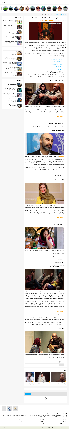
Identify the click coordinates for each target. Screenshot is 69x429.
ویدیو (35, 2)
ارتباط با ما (20, 419)
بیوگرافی (39, 2)
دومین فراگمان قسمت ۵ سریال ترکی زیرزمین (60, 11)
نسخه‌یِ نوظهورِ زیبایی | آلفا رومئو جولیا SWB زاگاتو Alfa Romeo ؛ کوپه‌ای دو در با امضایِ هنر (11, 11)
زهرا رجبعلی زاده (64, 20)
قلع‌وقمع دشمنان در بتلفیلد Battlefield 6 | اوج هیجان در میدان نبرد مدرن (27, 11)
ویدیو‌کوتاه (31, 2)
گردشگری (64, 425)
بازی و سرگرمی (44, 2)
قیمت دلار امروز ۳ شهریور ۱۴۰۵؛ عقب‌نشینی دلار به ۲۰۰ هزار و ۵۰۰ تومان (10, 68)
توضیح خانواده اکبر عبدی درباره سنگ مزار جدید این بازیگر (10, 73)
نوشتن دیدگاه (28, 393)
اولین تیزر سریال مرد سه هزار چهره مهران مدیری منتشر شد (59, 384)
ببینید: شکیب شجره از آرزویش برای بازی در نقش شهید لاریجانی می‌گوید (27, 384)
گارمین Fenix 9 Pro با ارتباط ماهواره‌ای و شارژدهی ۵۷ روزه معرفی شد (10, 84)
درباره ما (21, 421)
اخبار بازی (64, 421)
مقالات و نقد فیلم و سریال (57, 14)
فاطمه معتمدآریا (61, 205)
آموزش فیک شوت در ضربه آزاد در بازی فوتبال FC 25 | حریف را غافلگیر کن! (5, 11)
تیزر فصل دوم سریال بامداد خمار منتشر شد (44, 383)
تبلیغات (27, 2)
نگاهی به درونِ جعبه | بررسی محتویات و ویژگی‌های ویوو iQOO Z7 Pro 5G (43, 11)
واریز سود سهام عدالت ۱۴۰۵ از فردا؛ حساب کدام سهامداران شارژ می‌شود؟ (10, 63)
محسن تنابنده (61, 156)
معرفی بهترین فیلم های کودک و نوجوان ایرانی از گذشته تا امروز (10, 31)
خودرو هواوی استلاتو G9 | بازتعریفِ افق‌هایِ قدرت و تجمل (54, 11)
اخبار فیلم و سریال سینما (62, 423)
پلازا (65, 14)
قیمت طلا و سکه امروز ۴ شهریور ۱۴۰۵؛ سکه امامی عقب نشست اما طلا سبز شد (10, 58)
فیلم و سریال (50, 2)
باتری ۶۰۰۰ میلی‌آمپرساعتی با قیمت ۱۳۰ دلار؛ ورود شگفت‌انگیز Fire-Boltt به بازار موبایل (10, 94)
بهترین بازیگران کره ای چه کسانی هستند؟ (10, 36)
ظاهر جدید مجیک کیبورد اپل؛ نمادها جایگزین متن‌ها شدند (11, 105)
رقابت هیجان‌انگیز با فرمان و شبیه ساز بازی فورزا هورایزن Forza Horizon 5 (49, 11)
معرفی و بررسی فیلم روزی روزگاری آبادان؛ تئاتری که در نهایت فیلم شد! (44, 14)
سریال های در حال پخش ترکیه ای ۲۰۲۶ (10, 25)
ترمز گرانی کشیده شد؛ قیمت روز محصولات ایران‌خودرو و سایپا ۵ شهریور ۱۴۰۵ (10, 99)
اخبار (60, 2)
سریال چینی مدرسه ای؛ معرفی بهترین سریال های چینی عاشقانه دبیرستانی (11, 42)
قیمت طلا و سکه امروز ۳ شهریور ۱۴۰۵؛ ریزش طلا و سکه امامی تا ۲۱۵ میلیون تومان (10, 52)
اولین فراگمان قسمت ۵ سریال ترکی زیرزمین (38, 11)
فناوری (56, 2)
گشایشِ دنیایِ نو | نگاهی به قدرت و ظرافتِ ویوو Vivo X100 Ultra (21, 11)
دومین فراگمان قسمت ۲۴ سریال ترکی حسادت (16, 11)
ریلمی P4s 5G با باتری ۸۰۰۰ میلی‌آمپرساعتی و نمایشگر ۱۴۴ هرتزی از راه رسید (10, 89)
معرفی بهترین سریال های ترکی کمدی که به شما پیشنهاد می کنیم (10, 21)
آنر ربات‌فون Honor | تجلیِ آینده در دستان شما (65, 11)
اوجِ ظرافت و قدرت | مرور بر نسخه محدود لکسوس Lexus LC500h (32, 11)
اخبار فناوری (64, 419)
